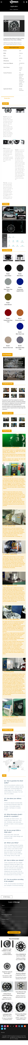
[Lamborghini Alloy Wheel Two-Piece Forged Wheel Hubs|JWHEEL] (7, 1007)
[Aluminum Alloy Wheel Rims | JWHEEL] (21, 1007)
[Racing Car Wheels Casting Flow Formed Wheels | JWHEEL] (21, 967)
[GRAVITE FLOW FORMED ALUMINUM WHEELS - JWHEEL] (7, 943)
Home (11, 9)
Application (15, 9)
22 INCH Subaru (6, 896)
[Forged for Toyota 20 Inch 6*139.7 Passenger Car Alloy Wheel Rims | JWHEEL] (7, 966)
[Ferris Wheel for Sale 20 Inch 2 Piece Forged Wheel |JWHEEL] (21, 985)
